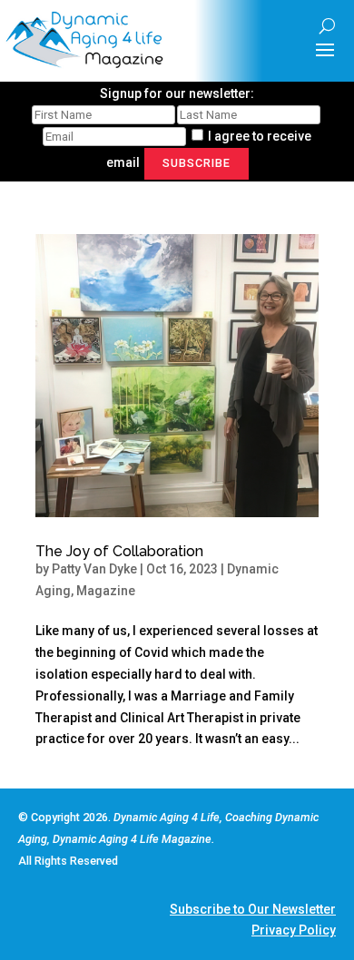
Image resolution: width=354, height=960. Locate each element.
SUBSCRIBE (196, 163)
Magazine (105, 590)
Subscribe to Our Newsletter (253, 909)
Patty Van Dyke (94, 569)
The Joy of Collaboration (119, 551)
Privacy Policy (293, 930)
